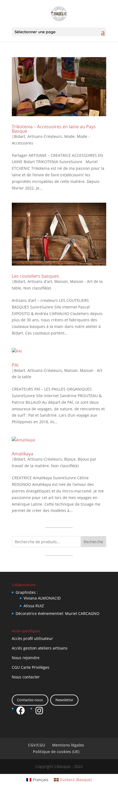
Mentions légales (68, 745)
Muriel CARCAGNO (82, 613)
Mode (69, 136)
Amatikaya (22, 454)
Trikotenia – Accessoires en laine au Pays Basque (54, 129)
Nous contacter (26, 676)
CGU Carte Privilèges (30, 667)
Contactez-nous (30, 699)
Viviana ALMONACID (42, 598)
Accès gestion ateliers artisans (40, 648)
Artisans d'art (39, 281)
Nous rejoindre (26, 657)
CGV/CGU (36, 745)
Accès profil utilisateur (32, 638)
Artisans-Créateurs (44, 136)
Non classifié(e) (37, 288)
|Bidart (18, 136)
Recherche (93, 541)
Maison (61, 281)
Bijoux (69, 459)
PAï (15, 365)
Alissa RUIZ (34, 605)
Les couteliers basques (35, 276)
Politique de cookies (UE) (56, 751)
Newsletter (64, 699)
